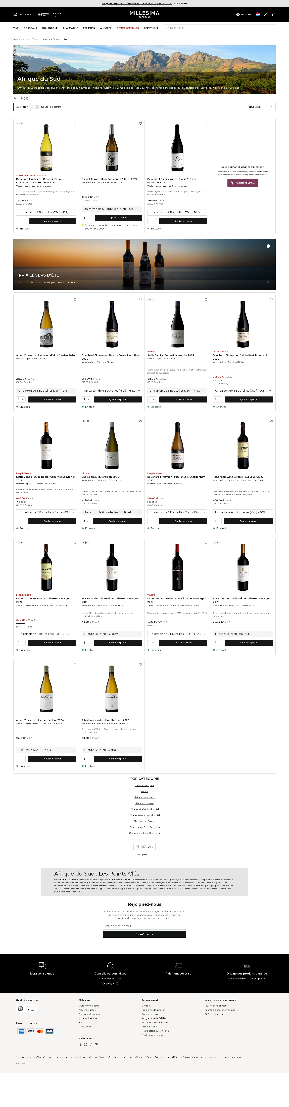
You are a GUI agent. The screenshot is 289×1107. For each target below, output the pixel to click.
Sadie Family (169, 358)
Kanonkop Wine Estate (253, 480)
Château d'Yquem (144, 803)
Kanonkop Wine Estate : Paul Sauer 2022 (238, 476)
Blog (81, 1022)
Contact (146, 1005)
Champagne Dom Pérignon (144, 827)
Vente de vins (21, 39)
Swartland (102, 480)
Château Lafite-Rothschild (144, 809)
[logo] (144, 14)
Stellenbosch (37, 483)
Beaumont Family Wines (175, 186)
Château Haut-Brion (144, 797)
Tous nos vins (40, 39)
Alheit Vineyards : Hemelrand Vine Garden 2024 (45, 355)
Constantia (102, 182)
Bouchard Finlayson (41, 186)
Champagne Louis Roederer (144, 833)
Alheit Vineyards (39, 358)
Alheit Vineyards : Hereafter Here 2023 (105, 720)
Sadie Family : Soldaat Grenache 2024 (170, 355)
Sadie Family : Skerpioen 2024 (100, 476)
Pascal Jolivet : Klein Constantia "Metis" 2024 (109, 179)
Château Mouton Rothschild (144, 815)
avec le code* (137, 3)
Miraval (144, 791)
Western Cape (23, 186)
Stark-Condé (51, 483)
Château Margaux (144, 785)
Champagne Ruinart (145, 821)
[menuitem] (16, 28)
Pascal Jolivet (116, 182)
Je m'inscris (144, 934)
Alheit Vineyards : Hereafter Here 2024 (40, 720)
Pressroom (85, 1026)
